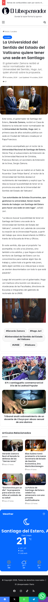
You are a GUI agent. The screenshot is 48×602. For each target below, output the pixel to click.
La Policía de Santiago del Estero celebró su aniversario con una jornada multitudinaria (35, 494)
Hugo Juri (36, 331)
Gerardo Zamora (16, 331)
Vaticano (30, 345)
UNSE (16, 345)
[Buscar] (44, 22)
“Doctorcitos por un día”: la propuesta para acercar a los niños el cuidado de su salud (12, 492)
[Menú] (3, 22)
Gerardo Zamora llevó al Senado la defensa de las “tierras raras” (10, 457)
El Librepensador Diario (24, 584)
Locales (14, 31)
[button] (42, 596)
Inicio (6, 31)
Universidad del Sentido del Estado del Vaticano (24, 338)
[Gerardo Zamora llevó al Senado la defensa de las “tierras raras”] (12, 445)
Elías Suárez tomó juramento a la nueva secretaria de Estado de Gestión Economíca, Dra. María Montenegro (35, 460)
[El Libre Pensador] (24, 12)
